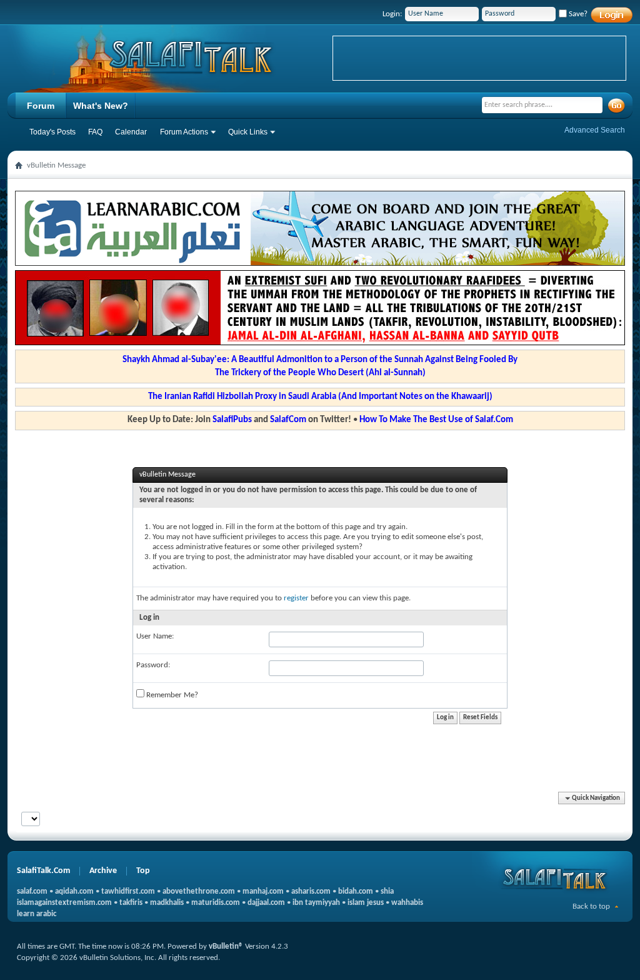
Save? (577, 14)
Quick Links (248, 132)
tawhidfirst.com (128, 891)
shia (387, 891)
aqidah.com (74, 891)
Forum (40, 106)
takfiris (130, 903)
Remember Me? (171, 695)
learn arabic (36, 914)
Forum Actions (184, 132)
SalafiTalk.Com (43, 871)
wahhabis (407, 903)
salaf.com (32, 891)
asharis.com (311, 891)
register (296, 598)
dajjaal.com (266, 903)
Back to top (591, 906)
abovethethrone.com (198, 891)
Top (143, 871)
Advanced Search (594, 130)
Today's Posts (52, 132)
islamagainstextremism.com (64, 903)
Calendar (131, 132)
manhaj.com (263, 891)
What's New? (100, 106)
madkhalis (167, 903)
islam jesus (366, 903)
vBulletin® (226, 946)
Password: (153, 665)
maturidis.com (215, 903)
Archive (103, 871)
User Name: (155, 636)
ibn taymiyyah (316, 903)
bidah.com (355, 891)
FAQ (95, 132)
